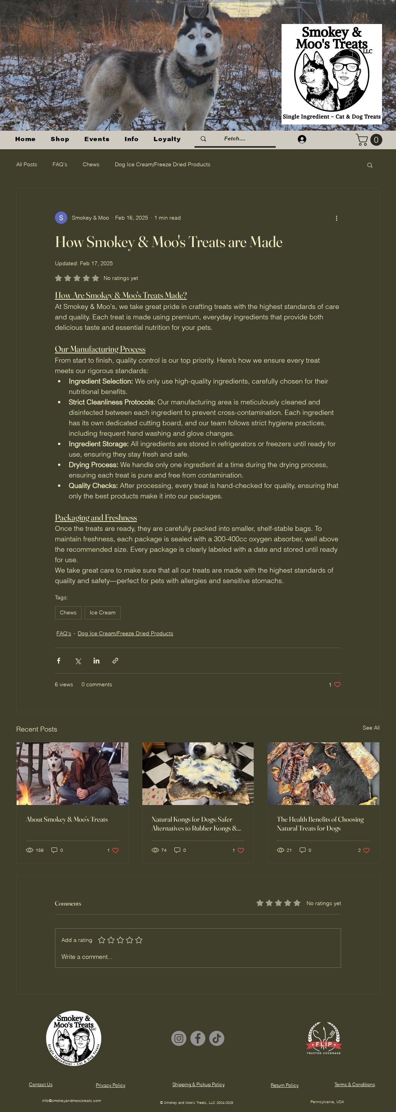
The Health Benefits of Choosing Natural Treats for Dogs (320, 823)
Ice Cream (103, 612)
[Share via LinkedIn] (96, 660)
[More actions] (336, 217)
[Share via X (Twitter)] (77, 660)
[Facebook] (197, 1038)
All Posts (26, 164)
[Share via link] (115, 660)
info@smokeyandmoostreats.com (71, 1100)
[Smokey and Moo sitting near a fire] (72, 773)
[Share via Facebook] (58, 660)
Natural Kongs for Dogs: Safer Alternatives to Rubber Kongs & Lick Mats (194, 823)
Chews (91, 164)
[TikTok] (216, 1038)
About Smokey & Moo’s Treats (67, 819)
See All (371, 727)
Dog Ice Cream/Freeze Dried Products (162, 164)
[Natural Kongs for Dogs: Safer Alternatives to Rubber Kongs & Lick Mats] (198, 773)
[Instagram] (178, 1038)
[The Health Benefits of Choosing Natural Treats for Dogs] (323, 773)
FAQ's (60, 164)
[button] (60, 139)
